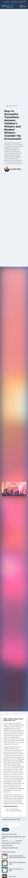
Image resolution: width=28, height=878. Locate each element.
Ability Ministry (9, 105)
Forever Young (14, 809)
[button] (22, 2)
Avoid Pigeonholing (15, 811)
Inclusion (15, 105)
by (15, 169)
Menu (24, 6)
